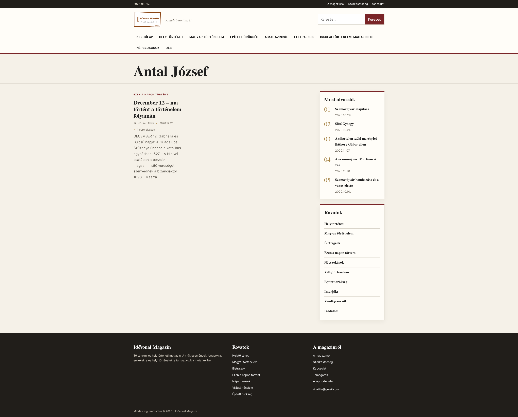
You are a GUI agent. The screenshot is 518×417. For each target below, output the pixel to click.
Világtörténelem (336, 271)
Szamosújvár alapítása (352, 108)
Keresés (374, 19)
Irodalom (331, 310)
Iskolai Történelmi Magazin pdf (347, 37)
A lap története (323, 381)
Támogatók (320, 375)
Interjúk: (331, 291)
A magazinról (336, 3)
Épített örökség (244, 37)
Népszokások (148, 48)
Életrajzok (304, 37)
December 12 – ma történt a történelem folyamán (157, 108)
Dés (169, 48)
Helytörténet (171, 37)
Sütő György (344, 123)
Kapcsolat (378, 3)
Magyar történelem (206, 37)
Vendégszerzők (335, 301)
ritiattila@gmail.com (326, 389)
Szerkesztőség (358, 3)
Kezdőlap (145, 37)
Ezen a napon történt (151, 94)
